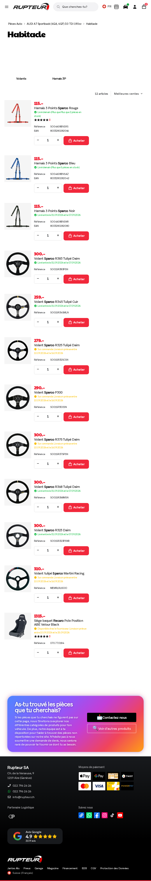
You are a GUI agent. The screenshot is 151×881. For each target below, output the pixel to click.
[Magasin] (116, 7)
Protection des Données (114, 868)
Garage (39, 868)
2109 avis (31, 840)
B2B (84, 868)
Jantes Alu (13, 868)
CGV (93, 868)
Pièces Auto (15, 23)
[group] (21, 66)
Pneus (27, 868)
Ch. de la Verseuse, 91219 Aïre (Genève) (20, 773)
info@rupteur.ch (23, 797)
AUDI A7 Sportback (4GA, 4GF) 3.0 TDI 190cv (54, 23)
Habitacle (91, 23)
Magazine (52, 868)
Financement (70, 868)
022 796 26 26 (22, 786)
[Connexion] (135, 7)
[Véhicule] (125, 7)
